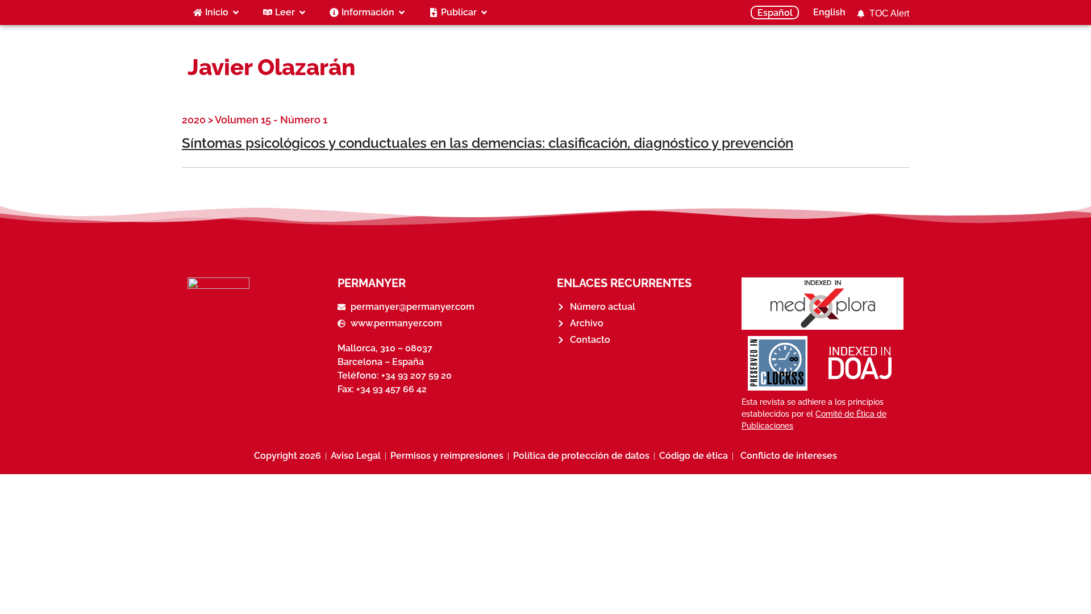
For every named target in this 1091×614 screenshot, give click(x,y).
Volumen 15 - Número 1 (271, 120)
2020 (194, 120)
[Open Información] (401, 12)
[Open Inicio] (235, 12)
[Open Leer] (302, 12)
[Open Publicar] (484, 12)
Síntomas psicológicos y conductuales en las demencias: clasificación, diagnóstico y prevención (487, 143)
